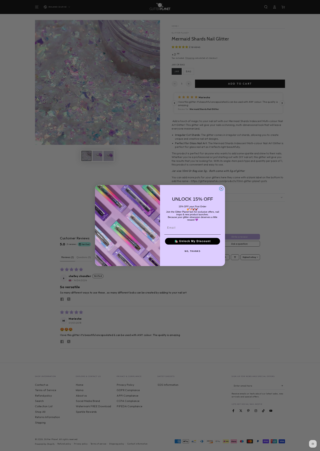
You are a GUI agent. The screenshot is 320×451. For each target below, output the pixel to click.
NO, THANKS (192, 251)
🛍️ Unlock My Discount (192, 241)
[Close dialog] (221, 189)
